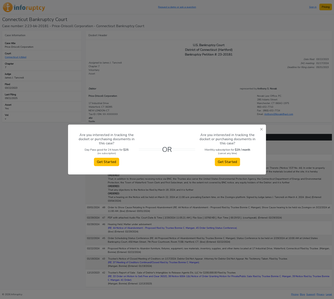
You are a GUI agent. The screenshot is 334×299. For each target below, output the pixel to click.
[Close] (261, 129)
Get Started (106, 162)
